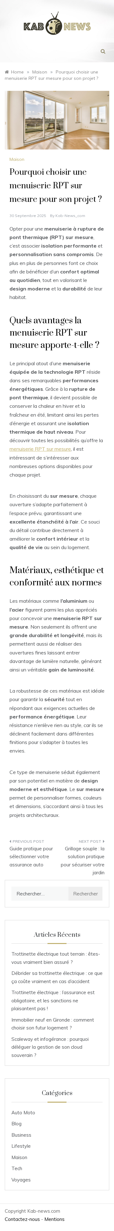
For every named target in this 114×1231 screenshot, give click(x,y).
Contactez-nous (22, 1219)
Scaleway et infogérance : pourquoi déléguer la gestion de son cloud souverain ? (50, 1047)
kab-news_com (70, 215)
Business (21, 1135)
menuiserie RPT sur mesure (40, 449)
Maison (17, 159)
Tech (16, 1168)
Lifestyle (21, 1146)
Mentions (54, 1219)
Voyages (21, 1180)
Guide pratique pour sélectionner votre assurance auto (31, 857)
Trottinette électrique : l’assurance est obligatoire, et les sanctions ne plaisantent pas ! (53, 1000)
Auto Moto (23, 1113)
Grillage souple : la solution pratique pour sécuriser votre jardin (82, 861)
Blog (16, 1124)
